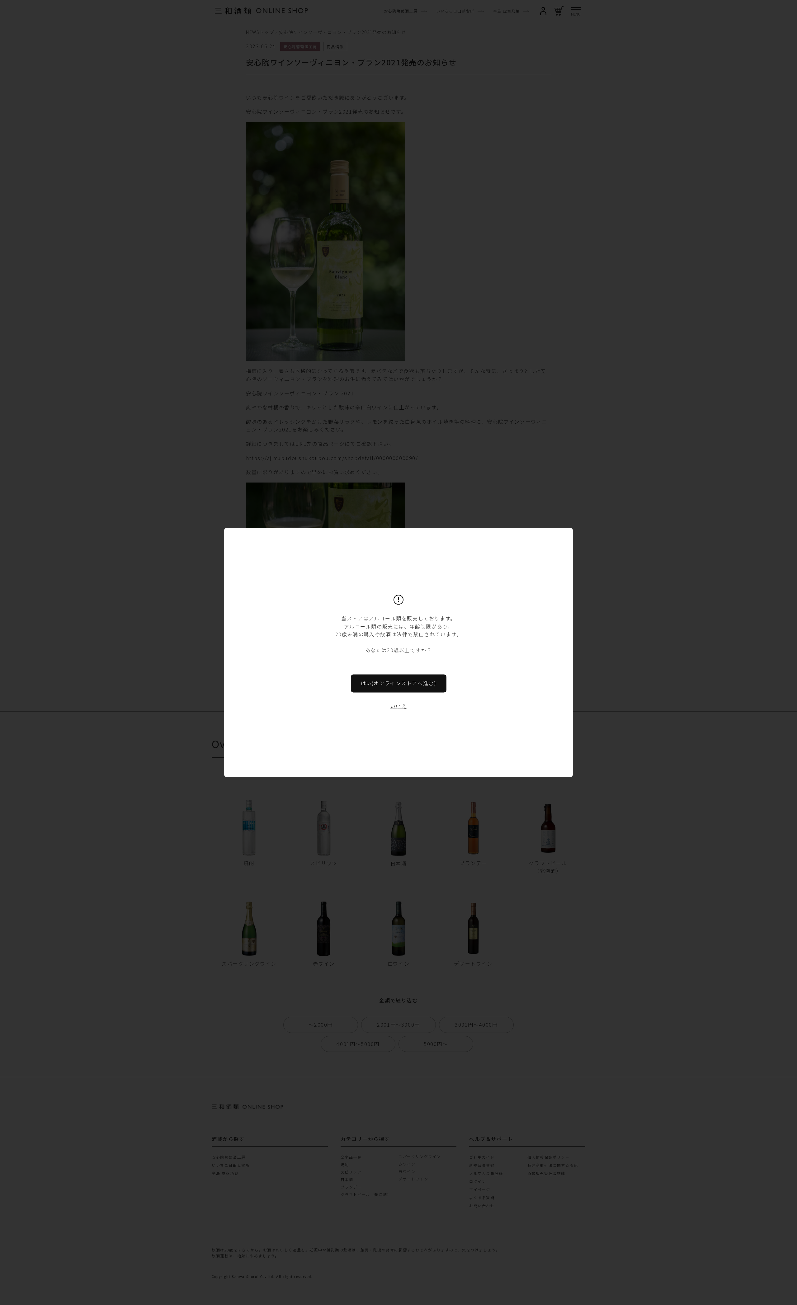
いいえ (398, 706)
